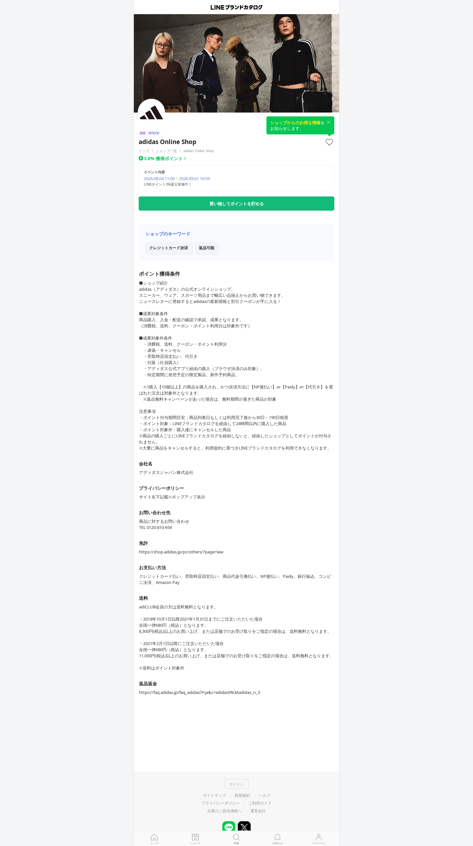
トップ (154, 843)
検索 (236, 843)
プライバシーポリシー (220, 803)
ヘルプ (264, 795)
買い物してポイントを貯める (236, 203)
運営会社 (258, 811)
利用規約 (242, 795)
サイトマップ (214, 795)
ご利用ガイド (259, 803)
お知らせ (278, 843)
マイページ (318, 843)
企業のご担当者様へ (224, 811)
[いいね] (329, 142)
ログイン (236, 784)
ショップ (195, 843)
